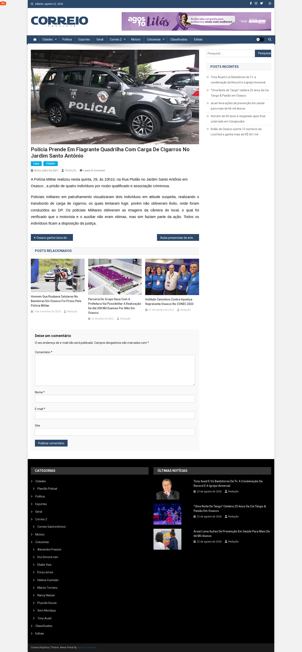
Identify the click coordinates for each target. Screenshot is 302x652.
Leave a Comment (94, 170)
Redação (71, 170)
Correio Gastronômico (51, 526)
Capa (36, 163)
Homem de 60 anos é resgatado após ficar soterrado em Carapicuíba (238, 118)
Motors (136, 39)
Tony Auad (44, 618)
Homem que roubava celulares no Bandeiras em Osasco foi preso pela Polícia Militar (56, 301)
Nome (40, 392)
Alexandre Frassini (49, 549)
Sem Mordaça (46, 610)
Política (67, 39)
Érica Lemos (45, 572)
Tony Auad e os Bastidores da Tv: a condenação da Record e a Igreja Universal (238, 79)
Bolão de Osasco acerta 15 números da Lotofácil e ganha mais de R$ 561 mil (236, 131)
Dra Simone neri (47, 557)
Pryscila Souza (46, 603)
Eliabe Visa (44, 564)
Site (37, 425)
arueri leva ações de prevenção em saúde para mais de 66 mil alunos (238, 106)
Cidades (47, 39)
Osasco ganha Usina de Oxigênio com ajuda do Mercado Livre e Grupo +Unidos (55, 237)
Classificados (178, 39)
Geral (100, 39)
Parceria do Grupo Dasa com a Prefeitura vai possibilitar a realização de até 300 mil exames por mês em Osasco (114, 306)
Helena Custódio (48, 580)
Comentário (43, 352)
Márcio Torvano (47, 587)
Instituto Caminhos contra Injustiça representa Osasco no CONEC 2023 (169, 302)
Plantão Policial (47, 488)
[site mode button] (260, 39)
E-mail (40, 409)
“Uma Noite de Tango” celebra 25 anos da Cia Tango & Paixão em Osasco (240, 93)
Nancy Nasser (46, 595)
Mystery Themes (86, 647)
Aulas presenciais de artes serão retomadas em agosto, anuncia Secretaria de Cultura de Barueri (179, 237)
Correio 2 (116, 39)
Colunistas (154, 39)
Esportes (84, 39)
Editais (198, 39)
